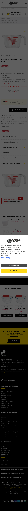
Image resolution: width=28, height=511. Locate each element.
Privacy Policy (5, 258)
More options (14, 265)
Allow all (14, 270)
